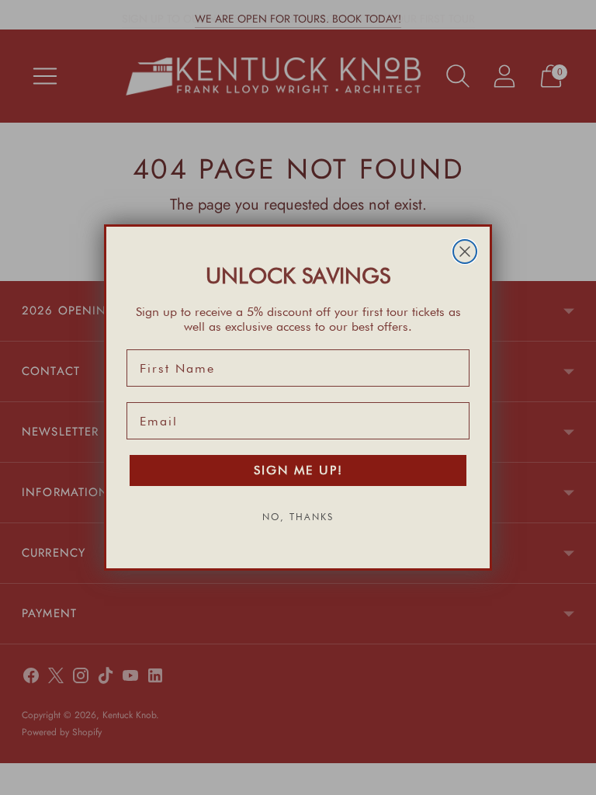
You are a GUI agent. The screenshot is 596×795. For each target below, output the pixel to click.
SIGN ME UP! (298, 470)
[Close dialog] (464, 251)
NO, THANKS (298, 516)
